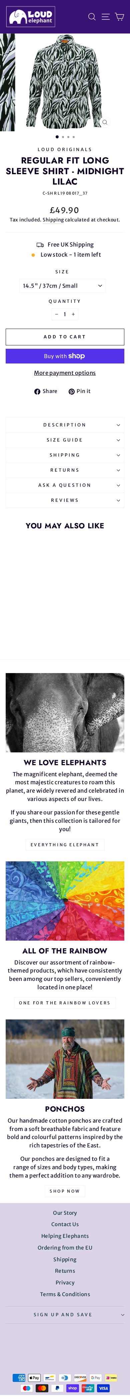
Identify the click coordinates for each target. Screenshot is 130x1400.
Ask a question (65, 485)
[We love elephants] (65, 712)
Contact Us (65, 1224)
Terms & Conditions (65, 1294)
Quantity (65, 301)
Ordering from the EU (65, 1248)
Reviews (65, 500)
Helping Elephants (65, 1236)
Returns (65, 470)
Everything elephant (65, 844)
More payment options (65, 373)
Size (62, 272)
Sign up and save (63, 1315)
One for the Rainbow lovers (65, 1002)
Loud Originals (65, 149)
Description (65, 425)
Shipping (53, 220)
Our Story (65, 1213)
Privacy (65, 1282)
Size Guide (65, 440)
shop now (65, 1191)
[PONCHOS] (65, 1059)
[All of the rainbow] (65, 901)
